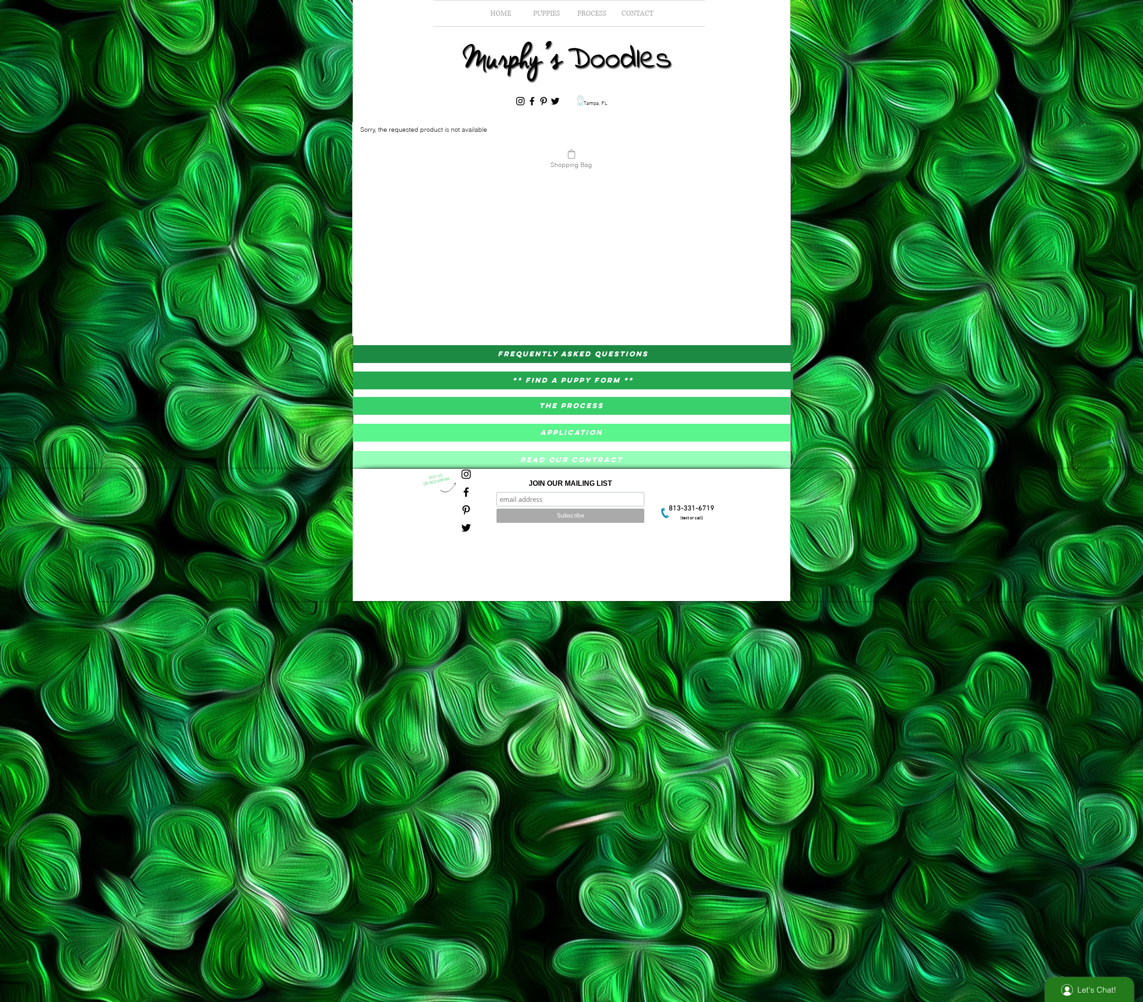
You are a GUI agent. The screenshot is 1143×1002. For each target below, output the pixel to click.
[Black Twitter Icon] (555, 101)
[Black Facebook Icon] (532, 101)
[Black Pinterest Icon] (543, 101)
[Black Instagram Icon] (520, 101)
